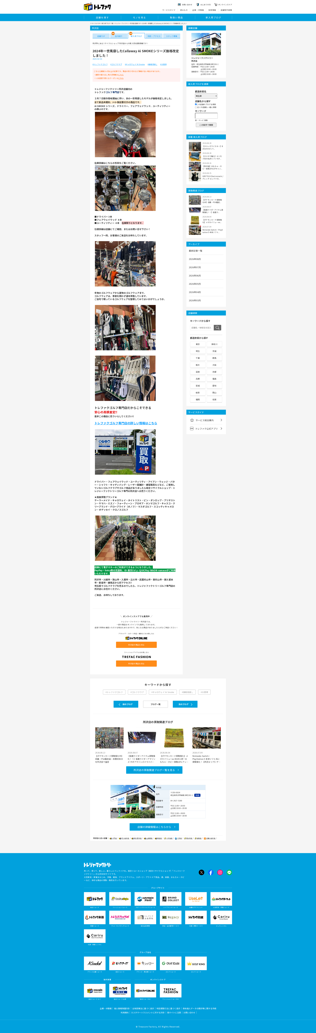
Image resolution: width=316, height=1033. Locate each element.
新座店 (159, 838)
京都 (214, 371)
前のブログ (128, 704)
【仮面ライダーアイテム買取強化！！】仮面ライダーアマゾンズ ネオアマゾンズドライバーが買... (141, 758)
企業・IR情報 (198, 10)
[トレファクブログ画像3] (125, 286)
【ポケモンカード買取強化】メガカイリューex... (212, 221)
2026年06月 (195, 275)
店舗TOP (101, 36)
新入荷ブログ (213, 17)
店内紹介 (118, 36)
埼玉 (198, 351)
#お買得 (163, 64)
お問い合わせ (189, 1012)
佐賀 (214, 399)
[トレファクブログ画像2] (125, 210)
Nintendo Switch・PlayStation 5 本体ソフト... (212, 231)
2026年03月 (195, 300)
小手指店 (169, 838)
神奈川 (214, 344)
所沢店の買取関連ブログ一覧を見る (154, 770)
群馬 (214, 357)
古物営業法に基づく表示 (143, 1008)
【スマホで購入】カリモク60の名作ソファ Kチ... (212, 157)
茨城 (214, 351)
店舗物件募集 (226, 10)
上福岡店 (149, 838)
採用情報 (212, 10)
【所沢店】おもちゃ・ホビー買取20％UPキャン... (212, 167)
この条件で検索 (206, 124)
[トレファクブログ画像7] (125, 560)
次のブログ (183, 704)
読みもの (184, 10)
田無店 (199, 838)
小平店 (114, 838)
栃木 (198, 364)
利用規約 (125, 1012)
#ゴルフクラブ (116, 64)
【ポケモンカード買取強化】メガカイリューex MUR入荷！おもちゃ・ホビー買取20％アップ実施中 (174, 758)
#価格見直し (152, 64)
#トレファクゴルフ (100, 64)
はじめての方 (205, 4)
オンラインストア (225, 4)
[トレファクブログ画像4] (125, 350)
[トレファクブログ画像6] (125, 474)
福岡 (198, 399)
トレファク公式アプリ (206, 428)
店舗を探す (102, 17)
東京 (198, 344)
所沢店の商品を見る (136, 645)
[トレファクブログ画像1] (125, 156)
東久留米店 (138, 838)
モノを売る (139, 17)
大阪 (214, 364)
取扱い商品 (176, 17)
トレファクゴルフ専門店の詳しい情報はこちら (125, 423)
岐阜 (198, 392)
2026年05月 (195, 283)
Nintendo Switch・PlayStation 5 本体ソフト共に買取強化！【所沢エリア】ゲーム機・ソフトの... (206, 758)
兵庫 (198, 378)
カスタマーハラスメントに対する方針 (148, 1012)
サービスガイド (169, 10)
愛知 (214, 385)
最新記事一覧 (195, 250)
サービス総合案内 (205, 420)
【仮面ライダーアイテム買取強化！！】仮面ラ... (212, 211)
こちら (121, 74)
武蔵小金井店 (211, 838)
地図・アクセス (154, 36)
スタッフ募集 (171, 36)
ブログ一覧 (156, 704)
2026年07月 (195, 267)
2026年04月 (195, 292)
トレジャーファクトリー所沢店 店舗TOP (127, 23)
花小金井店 (125, 838)
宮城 (198, 385)
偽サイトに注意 (174, 1012)
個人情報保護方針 (122, 1008)
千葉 (198, 357)
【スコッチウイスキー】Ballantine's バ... (212, 147)
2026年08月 (195, 259)
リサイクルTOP (95, 23)
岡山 (214, 392)
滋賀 (198, 371)
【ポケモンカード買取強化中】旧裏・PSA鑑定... (212, 201)
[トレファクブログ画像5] (125, 400)
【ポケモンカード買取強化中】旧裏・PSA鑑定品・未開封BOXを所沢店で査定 (109, 758)
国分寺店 (189, 838)
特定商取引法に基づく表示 (168, 1008)
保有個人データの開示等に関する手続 (199, 1008)
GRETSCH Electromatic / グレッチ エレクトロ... (212, 177)
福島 (214, 378)
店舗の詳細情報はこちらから (154, 827)
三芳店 (179, 838)
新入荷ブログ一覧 (107, 23)
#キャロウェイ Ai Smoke (135, 64)
